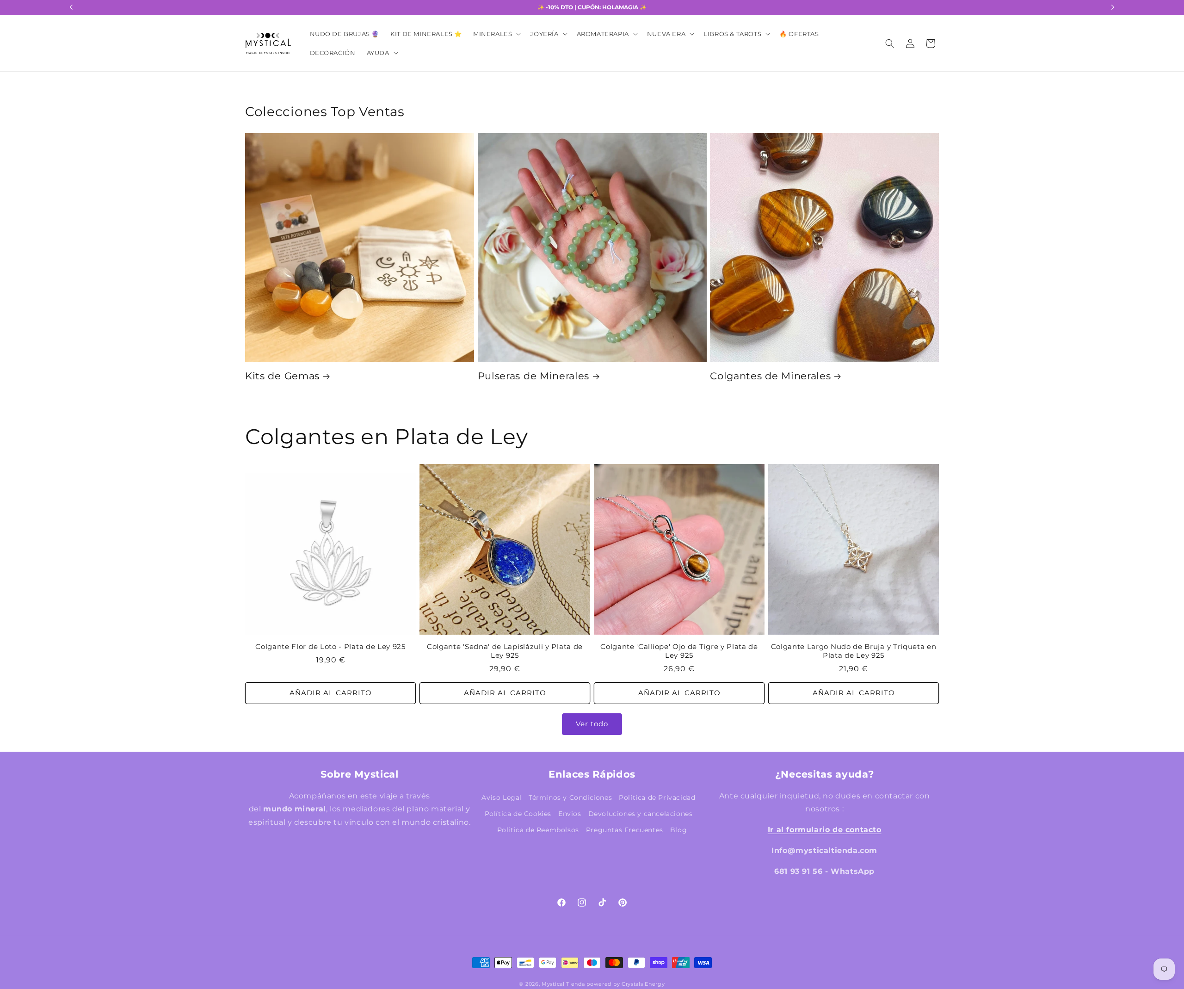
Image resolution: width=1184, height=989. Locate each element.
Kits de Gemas (282, 376)
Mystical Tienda (563, 984)
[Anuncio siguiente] (1112, 7)
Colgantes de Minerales (770, 376)
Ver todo (592, 723)
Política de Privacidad (657, 797)
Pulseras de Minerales (534, 376)
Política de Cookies (518, 814)
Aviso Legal (501, 797)
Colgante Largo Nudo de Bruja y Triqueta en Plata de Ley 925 (854, 651)
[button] (496, 34)
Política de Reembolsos (538, 830)
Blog (678, 830)
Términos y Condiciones (570, 797)
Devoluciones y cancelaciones (640, 814)
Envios (569, 814)
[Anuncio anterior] (71, 7)
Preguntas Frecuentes (624, 830)
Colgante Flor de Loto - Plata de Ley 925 (330, 647)
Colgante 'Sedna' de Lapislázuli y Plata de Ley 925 (505, 651)
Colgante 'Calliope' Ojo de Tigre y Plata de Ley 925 (679, 651)
